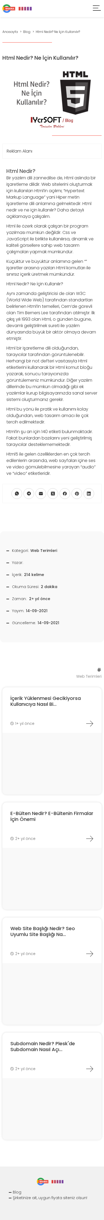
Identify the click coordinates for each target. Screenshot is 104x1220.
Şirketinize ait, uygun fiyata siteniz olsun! (50, 1197)
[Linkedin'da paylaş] (88, 493)
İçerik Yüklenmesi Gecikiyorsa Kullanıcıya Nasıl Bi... (45, 701)
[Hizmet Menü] (97, 8)
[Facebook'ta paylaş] (64, 493)
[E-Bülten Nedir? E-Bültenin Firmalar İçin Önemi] (90, 839)
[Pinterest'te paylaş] (76, 493)
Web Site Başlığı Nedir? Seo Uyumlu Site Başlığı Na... (42, 931)
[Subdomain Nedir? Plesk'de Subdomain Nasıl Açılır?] (90, 1069)
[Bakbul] (17, 8)
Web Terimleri (43, 550)
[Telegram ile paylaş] (28, 493)
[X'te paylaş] (52, 493)
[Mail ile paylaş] (40, 493)
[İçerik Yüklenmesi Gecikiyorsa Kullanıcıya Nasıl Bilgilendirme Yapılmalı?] (90, 723)
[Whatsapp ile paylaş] (16, 493)
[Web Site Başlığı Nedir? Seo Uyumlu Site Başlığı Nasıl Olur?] (90, 954)
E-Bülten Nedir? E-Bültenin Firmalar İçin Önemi (51, 816)
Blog (17, 1192)
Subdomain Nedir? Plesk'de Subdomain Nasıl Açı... (42, 1046)
